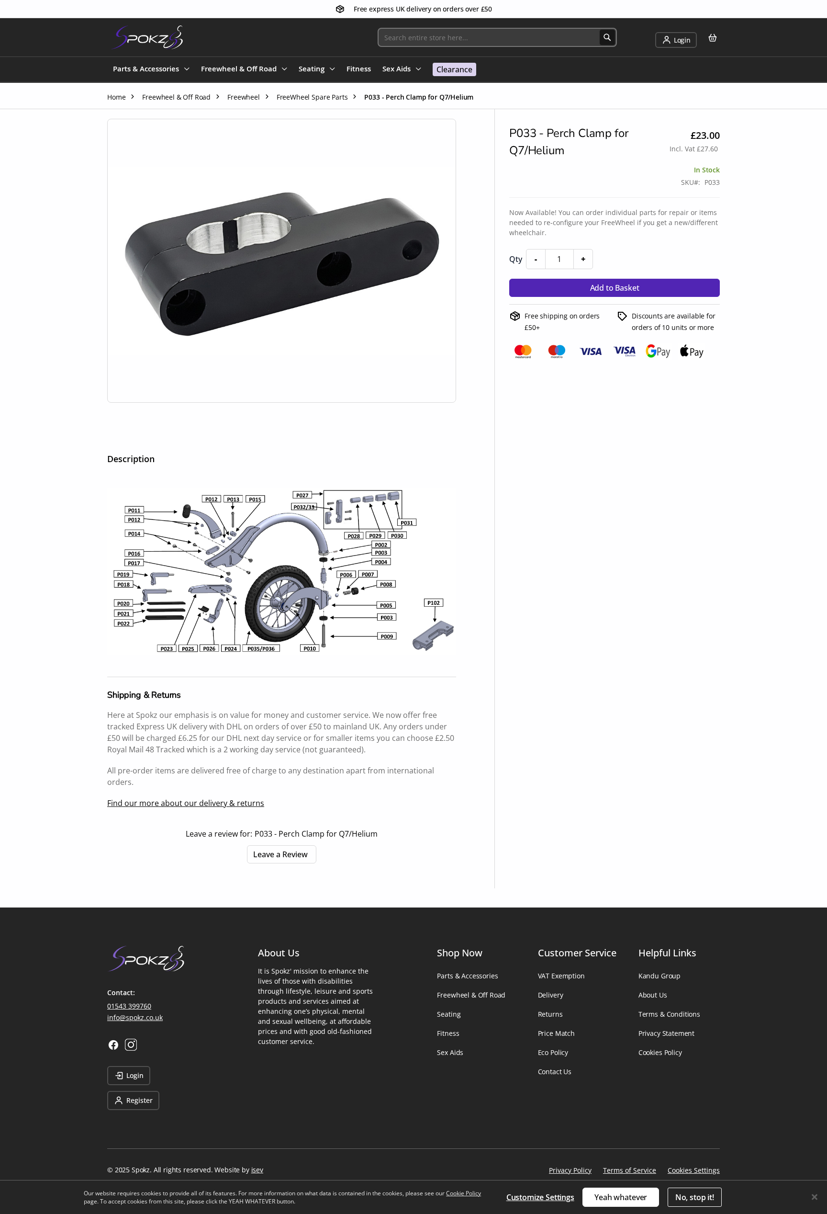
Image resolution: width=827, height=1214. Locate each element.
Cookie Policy (463, 1193)
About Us (652, 994)
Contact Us (554, 1071)
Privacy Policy (570, 1170)
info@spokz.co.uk (135, 1017)
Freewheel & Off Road (471, 994)
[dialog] (413, 1197)
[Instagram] (131, 1045)
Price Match (556, 1033)
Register (139, 1100)
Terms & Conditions (669, 1014)
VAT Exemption (561, 975)
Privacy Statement (666, 1033)
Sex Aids (450, 1052)
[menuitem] (151, 69)
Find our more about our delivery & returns (185, 803)
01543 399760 (129, 1005)
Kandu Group (659, 975)
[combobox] (497, 37)
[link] (676, 40)
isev (257, 1169)
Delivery (550, 994)
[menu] (294, 69)
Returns (550, 1014)
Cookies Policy (660, 1052)
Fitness (448, 1033)
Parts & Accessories (467, 975)
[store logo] (146, 37)
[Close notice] (814, 1197)
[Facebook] (113, 1045)
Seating (448, 1014)
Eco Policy (553, 1052)
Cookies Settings (694, 1170)
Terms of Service (629, 1170)
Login (135, 1075)
